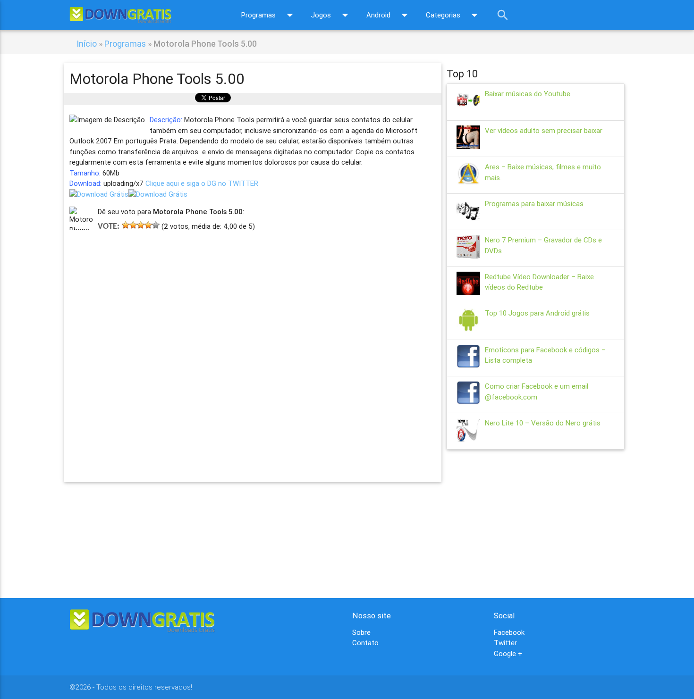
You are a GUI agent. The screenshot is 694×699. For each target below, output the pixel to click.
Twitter (505, 642)
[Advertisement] (252, 343)
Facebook (509, 632)
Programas (269, 15)
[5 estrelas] (156, 225)
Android (389, 15)
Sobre (361, 632)
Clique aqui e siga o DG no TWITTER (201, 183)
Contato (365, 642)
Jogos (331, 15)
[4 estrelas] (148, 225)
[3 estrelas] (140, 225)
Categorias (454, 15)
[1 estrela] (125, 225)
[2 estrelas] (133, 225)
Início (86, 43)
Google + (508, 653)
